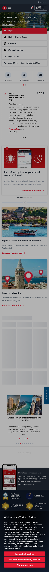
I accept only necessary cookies (24, 559)
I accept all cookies (24, 554)
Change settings (25, 565)
